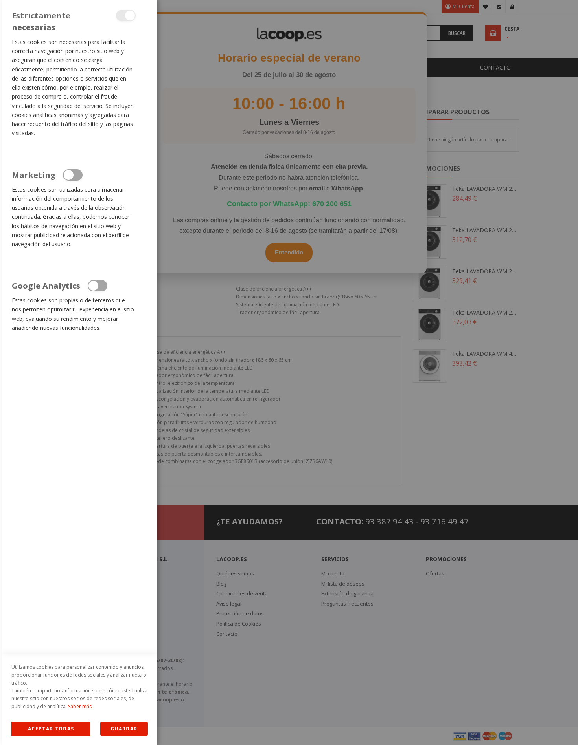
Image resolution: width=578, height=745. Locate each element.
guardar (123, 728)
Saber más (80, 706)
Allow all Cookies (51, 728)
